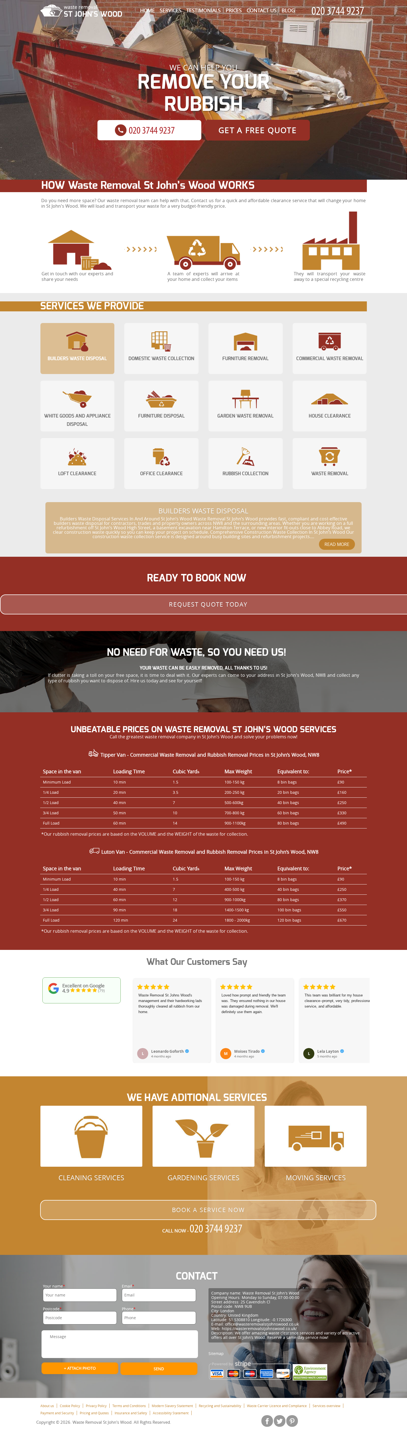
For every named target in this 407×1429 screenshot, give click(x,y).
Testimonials (203, 10)
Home (147, 10)
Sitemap (216, 1353)
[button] (137, 1014)
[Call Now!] (339, 11)
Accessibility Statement (171, 1413)
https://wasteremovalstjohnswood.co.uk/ (259, 1328)
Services (170, 10)
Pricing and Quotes (94, 1413)
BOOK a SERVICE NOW (208, 1210)
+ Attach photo (80, 1368)
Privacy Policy (96, 1405)
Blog (288, 10)
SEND (159, 1368)
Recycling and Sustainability (220, 1405)
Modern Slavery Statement (172, 1405)
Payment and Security (57, 1413)
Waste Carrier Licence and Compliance (277, 1405)
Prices (234, 10)
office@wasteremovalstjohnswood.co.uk (262, 1324)
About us (47, 1405)
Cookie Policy (70, 1405)
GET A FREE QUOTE (257, 130)
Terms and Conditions (129, 1405)
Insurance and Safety (131, 1413)
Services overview (326, 1405)
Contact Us (262, 10)
